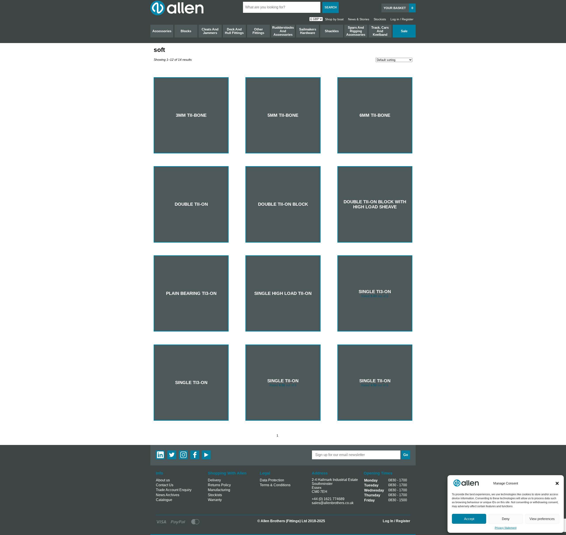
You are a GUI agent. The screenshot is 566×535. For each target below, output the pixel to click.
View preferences (542, 519)
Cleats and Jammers (210, 31)
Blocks (186, 31)
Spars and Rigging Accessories (355, 31)
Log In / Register (396, 521)
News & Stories (358, 19)
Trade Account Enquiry (173, 490)
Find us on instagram (183, 454)
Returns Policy (219, 485)
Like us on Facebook (194, 454)
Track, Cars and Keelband (380, 31)
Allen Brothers (176, 8)
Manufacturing (219, 490)
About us (163, 480)
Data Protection (272, 480)
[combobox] (281, 7)
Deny (506, 519)
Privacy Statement (505, 527)
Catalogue (164, 500)
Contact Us (164, 485)
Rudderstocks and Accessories (283, 31)
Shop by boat (334, 19)
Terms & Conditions (275, 485)
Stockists (380, 19)
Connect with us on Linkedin (160, 454)
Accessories (161, 31)
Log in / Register (401, 19)
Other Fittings (258, 31)
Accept (469, 519)
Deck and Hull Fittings (234, 31)
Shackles (332, 31)
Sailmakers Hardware (307, 31)
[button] (557, 483)
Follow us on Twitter (171, 454)
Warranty (215, 500)
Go (405, 455)
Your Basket (398, 8)
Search (331, 7)
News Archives (167, 495)
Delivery (214, 480)
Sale (404, 31)
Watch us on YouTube (206, 454)
